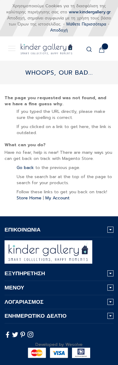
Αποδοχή (59, 30)
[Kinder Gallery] (42, 48)
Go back (25, 167)
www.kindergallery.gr (90, 12)
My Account (57, 198)
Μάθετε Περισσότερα (86, 24)
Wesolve (74, 344)
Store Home (29, 198)
